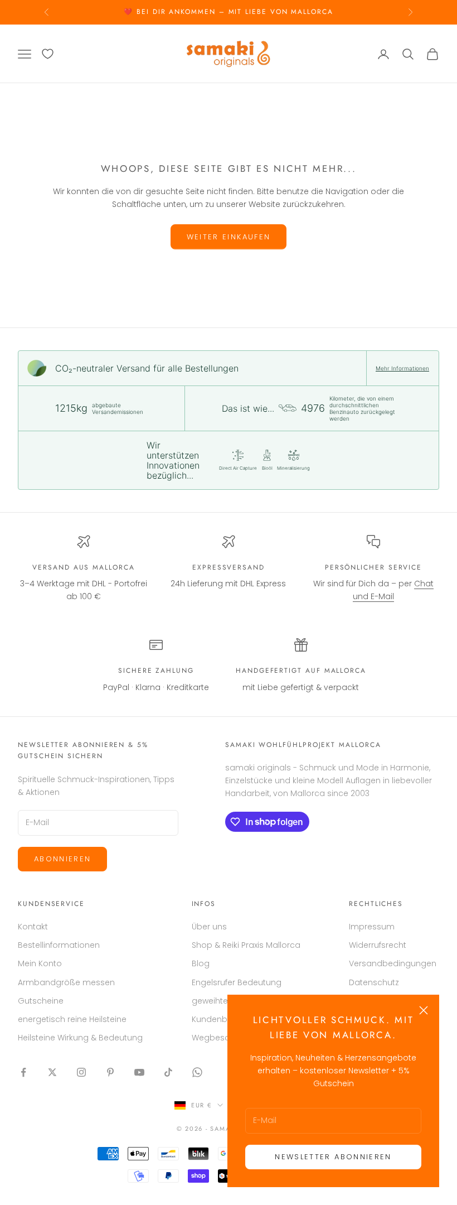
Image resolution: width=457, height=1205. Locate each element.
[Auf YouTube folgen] (139, 1072)
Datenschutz (374, 982)
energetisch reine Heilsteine (72, 1019)
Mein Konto (40, 963)
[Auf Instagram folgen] (81, 1072)
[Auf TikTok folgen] (168, 1072)
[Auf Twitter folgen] (52, 1072)
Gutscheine (41, 1000)
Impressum (372, 926)
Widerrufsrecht (377, 945)
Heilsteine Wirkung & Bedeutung (80, 1037)
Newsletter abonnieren (333, 1156)
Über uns (209, 926)
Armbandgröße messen (66, 982)
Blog (201, 963)
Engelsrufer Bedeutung (236, 982)
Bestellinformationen (59, 945)
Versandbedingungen (392, 963)
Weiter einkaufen (228, 237)
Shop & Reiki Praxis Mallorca (246, 945)
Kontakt (33, 926)
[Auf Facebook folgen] (23, 1072)
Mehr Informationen (402, 368)
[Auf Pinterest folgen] (110, 1072)
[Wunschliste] (47, 54)
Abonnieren (62, 859)
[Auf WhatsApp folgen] (197, 1072)
